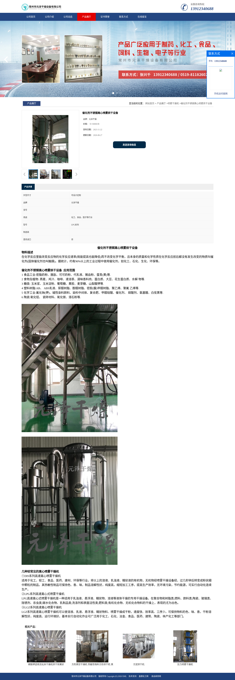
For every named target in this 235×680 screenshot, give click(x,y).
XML (124, 676)
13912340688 (202, 8)
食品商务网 (156, 676)
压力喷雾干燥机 (185, 664)
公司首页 (30, 17)
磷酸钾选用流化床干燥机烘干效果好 (46, 664)
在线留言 (142, 17)
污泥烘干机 (138, 664)
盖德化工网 (143, 676)
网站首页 (149, 103)
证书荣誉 (105, 17)
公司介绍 (49, 17)
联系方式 (123, 17)
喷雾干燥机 (173, 103)
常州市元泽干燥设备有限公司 (83, 676)
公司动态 (67, 17)
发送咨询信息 (129, 145)
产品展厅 (86, 17)
